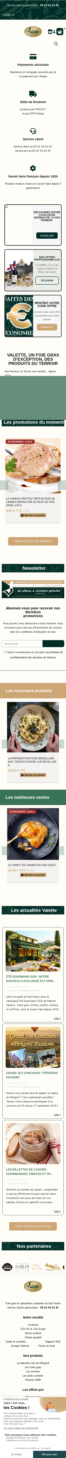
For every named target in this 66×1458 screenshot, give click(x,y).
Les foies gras (33, 1367)
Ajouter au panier (34, 515)
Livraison (33, 1324)
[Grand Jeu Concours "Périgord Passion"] (33, 1047)
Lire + (57, 1018)
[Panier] (59, 31)
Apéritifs (23, 1183)
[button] (47, 235)
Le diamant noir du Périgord (33, 1363)
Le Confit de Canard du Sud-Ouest (32, 865)
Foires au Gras (46, 1345)
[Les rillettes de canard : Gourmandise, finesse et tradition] (33, 1143)
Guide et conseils (16, 1341)
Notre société (33, 1333)
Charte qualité (33, 1337)
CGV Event (39, 1329)
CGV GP (24, 1329)
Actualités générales (30, 990)
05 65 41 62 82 (49, 5)
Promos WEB (33, 1379)
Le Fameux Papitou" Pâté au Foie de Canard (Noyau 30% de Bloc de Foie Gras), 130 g (30, 502)
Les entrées (33, 1371)
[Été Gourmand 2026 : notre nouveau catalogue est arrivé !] (33, 951)
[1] (53, 643)
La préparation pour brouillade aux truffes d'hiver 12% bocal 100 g (32, 761)
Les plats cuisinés (33, 1375)
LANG (7, 14)
